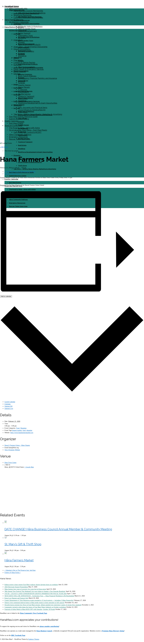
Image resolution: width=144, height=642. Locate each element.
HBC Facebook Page (18, 635)
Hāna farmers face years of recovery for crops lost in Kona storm (25, 589)
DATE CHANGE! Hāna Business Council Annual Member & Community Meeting (58, 529)
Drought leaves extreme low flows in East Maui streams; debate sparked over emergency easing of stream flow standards (42, 605)
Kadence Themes (33, 639)
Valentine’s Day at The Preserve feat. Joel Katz (20, 171)
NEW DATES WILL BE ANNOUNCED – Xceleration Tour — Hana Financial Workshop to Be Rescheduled (39, 596)
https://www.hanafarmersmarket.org (21, 432)
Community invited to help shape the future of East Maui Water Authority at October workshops (35, 607)
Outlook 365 (8, 406)
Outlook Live (8, 408)
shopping (29, 430)
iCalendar (7, 404)
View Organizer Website (12, 450)
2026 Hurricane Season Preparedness (16, 587)
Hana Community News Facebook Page (33, 613)
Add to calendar (6, 296)
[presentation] (5, 523)
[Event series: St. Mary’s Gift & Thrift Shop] (26, 550)
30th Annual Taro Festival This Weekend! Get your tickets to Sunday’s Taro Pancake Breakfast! (34, 591)
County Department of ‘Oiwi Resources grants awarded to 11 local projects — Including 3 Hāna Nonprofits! (39, 600)
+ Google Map (29, 467)
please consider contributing (49, 626)
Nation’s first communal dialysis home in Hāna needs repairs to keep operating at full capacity (34, 602)
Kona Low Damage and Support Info (16, 598)
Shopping (23, 428)
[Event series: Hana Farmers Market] (26, 566)
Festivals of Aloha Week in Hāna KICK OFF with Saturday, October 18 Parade (29, 609)
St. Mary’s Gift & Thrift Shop (22, 544)
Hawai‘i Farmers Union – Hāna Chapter (17, 445)
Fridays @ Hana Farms (12, 174)
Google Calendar (9, 402)
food (24, 430)
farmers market (17, 430)
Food (17, 428)
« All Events (4, 147)
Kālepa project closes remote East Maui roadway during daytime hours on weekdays (31, 584)
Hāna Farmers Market (19, 560)
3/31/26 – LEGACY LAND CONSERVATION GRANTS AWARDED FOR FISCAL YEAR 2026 (35, 593)
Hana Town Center (10, 462)
